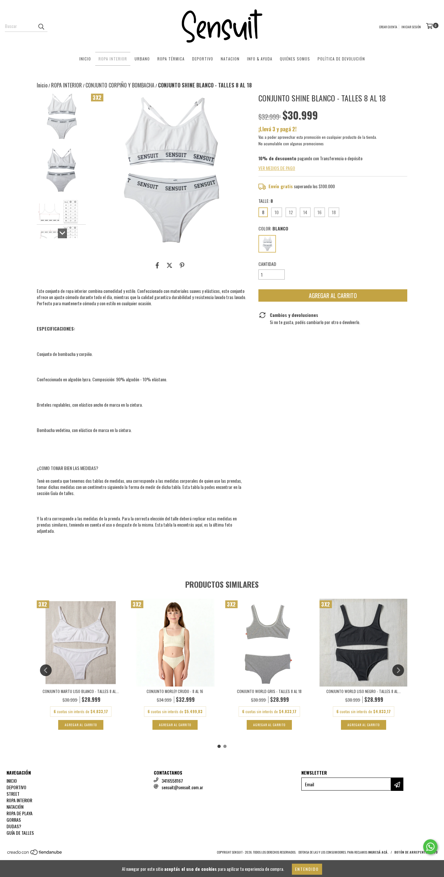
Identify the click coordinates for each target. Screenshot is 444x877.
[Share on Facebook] (157, 265)
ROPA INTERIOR (112, 58)
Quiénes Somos (295, 58)
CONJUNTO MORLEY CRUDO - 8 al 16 (175, 691)
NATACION (230, 58)
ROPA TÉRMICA (171, 58)
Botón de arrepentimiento (415, 852)
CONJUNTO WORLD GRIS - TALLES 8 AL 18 (269, 691)
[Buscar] (40, 26)
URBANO (142, 58)
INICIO (85, 58)
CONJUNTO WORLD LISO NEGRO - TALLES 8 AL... (363, 691)
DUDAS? (14, 826)
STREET (13, 793)
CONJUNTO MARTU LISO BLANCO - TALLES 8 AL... (81, 691)
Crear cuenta (388, 26)
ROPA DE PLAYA (20, 813)
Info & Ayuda (259, 58)
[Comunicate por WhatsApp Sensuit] (430, 846)
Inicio (42, 85)
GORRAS (14, 819)
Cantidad (267, 264)
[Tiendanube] (35, 854)
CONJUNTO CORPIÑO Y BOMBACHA (119, 85)
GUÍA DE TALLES (20, 832)
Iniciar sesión (411, 26)
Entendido (307, 869)
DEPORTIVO (202, 58)
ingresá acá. (378, 852)
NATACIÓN (15, 806)
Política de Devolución (341, 58)
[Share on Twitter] (169, 265)
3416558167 (172, 780)
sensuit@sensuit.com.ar (182, 787)
